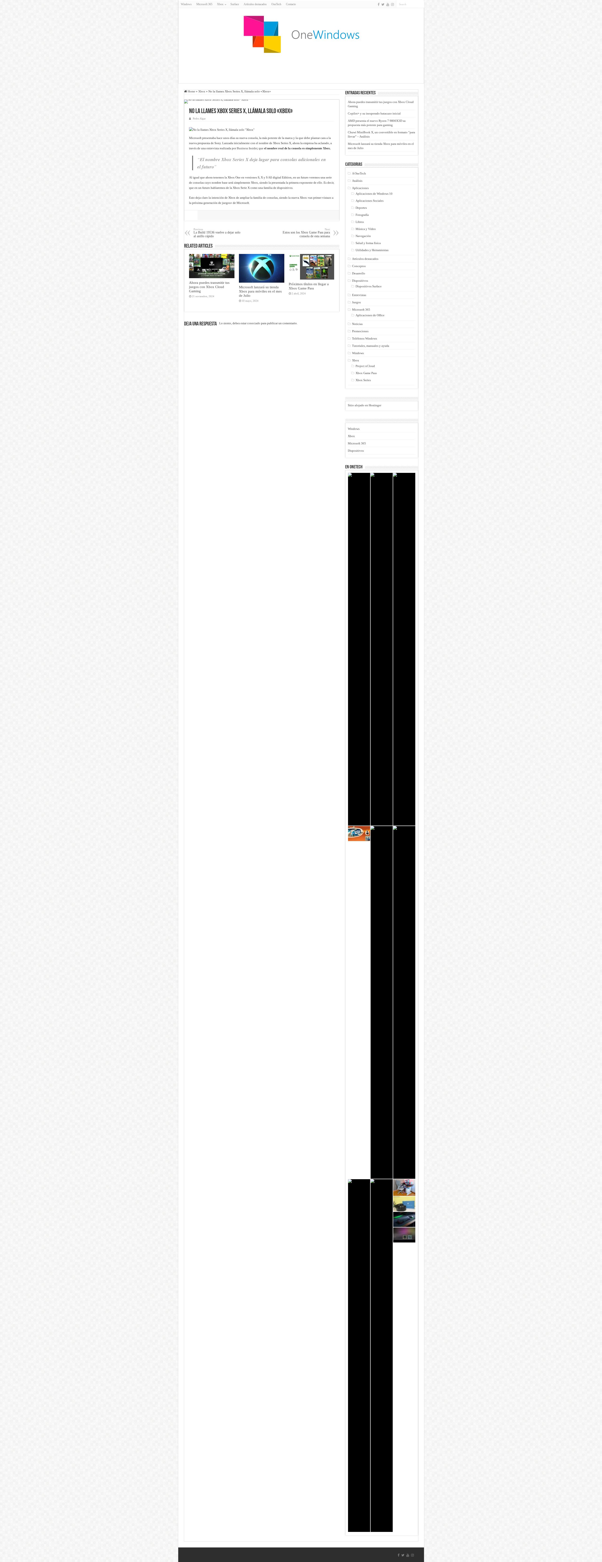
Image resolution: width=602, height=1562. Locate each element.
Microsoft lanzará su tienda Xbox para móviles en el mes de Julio (260, 291)
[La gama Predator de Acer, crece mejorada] (382, 1002)
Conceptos (359, 266)
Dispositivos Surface (369, 286)
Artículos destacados (255, 4)
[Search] (420, 4)
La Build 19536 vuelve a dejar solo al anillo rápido (217, 233)
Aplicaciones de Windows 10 (374, 193)
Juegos (356, 302)
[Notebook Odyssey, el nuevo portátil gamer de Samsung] (404, 1002)
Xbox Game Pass (366, 373)
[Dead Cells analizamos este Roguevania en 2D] (359, 1355)
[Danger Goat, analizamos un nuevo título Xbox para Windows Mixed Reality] (359, 833)
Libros (360, 222)
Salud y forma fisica (368, 243)
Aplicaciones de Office (370, 315)
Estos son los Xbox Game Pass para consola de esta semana (306, 233)
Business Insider (247, 148)
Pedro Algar (199, 118)
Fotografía (362, 215)
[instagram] (392, 4)
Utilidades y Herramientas (372, 250)
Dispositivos (360, 280)
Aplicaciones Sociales (370, 200)
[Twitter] (383, 4)
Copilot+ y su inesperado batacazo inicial (374, 113)
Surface (234, 4)
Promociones (360, 331)
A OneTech (359, 173)
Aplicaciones (360, 188)
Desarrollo (358, 273)
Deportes (361, 208)
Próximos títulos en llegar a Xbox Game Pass (309, 286)
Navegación (363, 236)
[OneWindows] (301, 34)
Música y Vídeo (366, 229)
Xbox (201, 91)
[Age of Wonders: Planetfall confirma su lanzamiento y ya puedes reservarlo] (359, 649)
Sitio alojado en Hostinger (364, 405)
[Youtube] (388, 4)
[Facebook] (378, 4)
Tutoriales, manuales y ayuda (370, 346)
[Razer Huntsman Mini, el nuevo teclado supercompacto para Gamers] (404, 1219)
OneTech (276, 4)
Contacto (291, 4)
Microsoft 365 (204, 4)
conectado (253, 323)
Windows (186, 4)
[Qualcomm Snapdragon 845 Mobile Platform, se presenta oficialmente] (404, 1234)
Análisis (357, 180)
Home (191, 91)
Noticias (357, 324)
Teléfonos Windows (364, 338)
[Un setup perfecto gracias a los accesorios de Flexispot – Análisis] (404, 1187)
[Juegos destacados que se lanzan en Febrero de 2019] (382, 649)
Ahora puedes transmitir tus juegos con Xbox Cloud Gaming (209, 287)
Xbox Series (363, 380)
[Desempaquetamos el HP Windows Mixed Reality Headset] (404, 1203)
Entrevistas (359, 295)
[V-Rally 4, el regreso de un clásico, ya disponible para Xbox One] (404, 649)
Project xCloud (365, 366)
